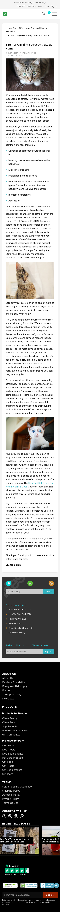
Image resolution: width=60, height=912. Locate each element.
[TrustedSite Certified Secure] (10, 885)
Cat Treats (8, 765)
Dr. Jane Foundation (14, 682)
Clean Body (9, 722)
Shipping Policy (11, 790)
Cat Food (7, 761)
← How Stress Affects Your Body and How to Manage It (26, 29)
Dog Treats (8, 749)
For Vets (7, 690)
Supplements (9, 726)
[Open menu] (55, 14)
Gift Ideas (7, 774)
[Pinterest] (16, 816)
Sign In (54, 6)
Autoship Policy (11, 794)
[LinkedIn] (22, 816)
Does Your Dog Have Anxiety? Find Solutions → (27, 35)
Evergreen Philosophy (14, 686)
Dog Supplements (12, 753)
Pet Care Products (12, 757)
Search (48, 591)
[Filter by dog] (9, 583)
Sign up (48, 651)
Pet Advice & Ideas (15, 55)
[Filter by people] (51, 583)
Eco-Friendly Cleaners (15, 730)
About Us (7, 678)
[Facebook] (4, 816)
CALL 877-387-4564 (26, 6)
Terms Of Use (10, 802)
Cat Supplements (12, 769)
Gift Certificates (11, 734)
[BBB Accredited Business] (49, 885)
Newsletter (8, 698)
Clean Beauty (10, 718)
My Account (43, 6)
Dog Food (8, 745)
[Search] (43, 13)
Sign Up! (50, 895)
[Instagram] (10, 816)
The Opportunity (11, 694)
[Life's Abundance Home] (7, 14)
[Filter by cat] (30, 583)
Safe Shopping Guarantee (17, 786)
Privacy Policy (10, 798)
